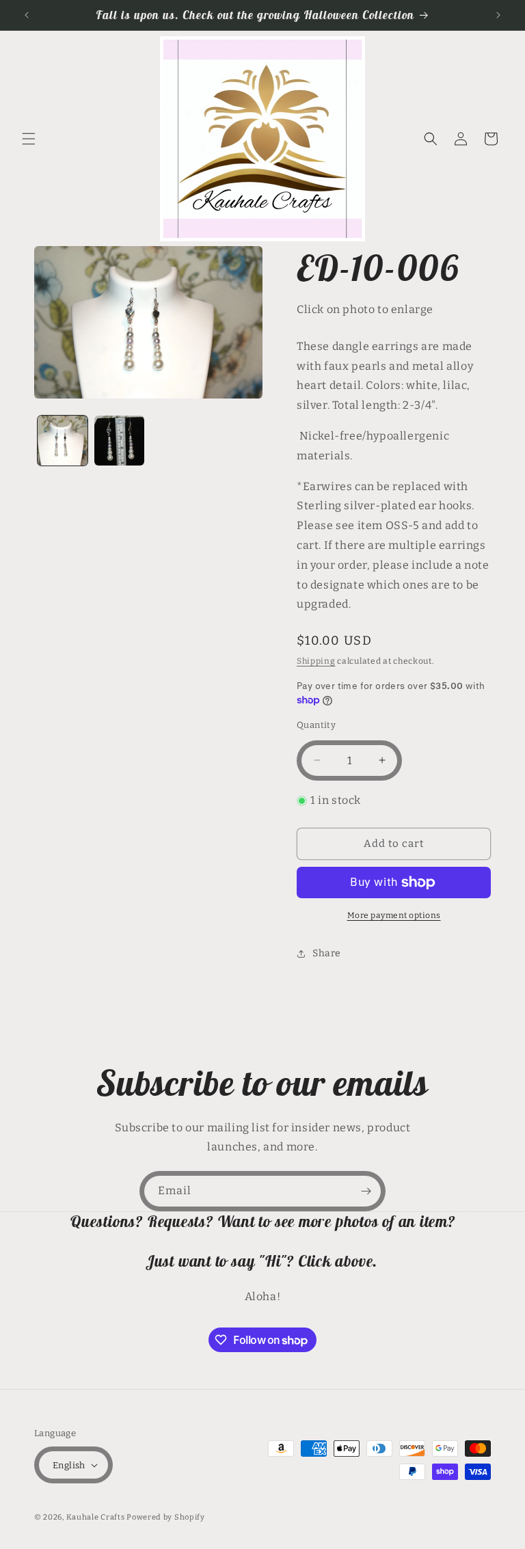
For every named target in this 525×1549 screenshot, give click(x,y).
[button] (29, 139)
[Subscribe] (366, 1191)
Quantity (316, 725)
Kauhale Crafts (95, 1517)
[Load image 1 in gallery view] (63, 441)
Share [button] (326, 953)
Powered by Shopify (165, 1517)
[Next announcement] (498, 15)
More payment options (394, 915)
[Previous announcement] (27, 15)
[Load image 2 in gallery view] (119, 441)
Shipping (316, 661)
